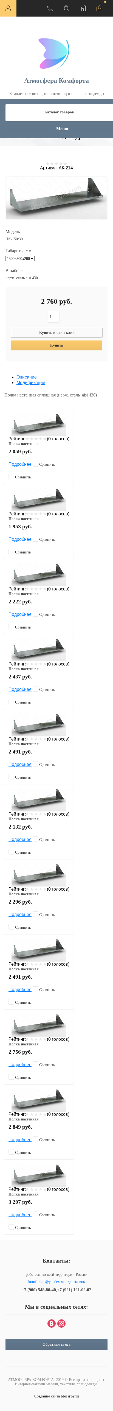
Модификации (30, 382)
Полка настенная (24, 444)
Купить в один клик (57, 333)
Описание (26, 377)
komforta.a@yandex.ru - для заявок (56, 1282)
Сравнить (46, 464)
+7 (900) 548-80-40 (39, 1289)
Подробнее (20, 464)
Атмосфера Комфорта (56, 80)
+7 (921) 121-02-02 (74, 1289)
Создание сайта (47, 1396)
